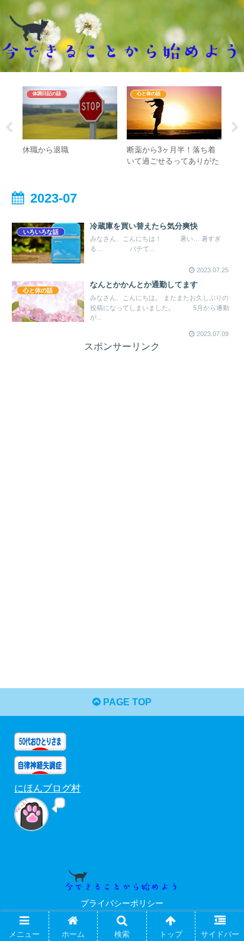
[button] (219, 926)
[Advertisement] (122, 477)
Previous (9, 128)
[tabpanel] (70, 126)
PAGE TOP (126, 702)
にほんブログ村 (47, 788)
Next (235, 128)
